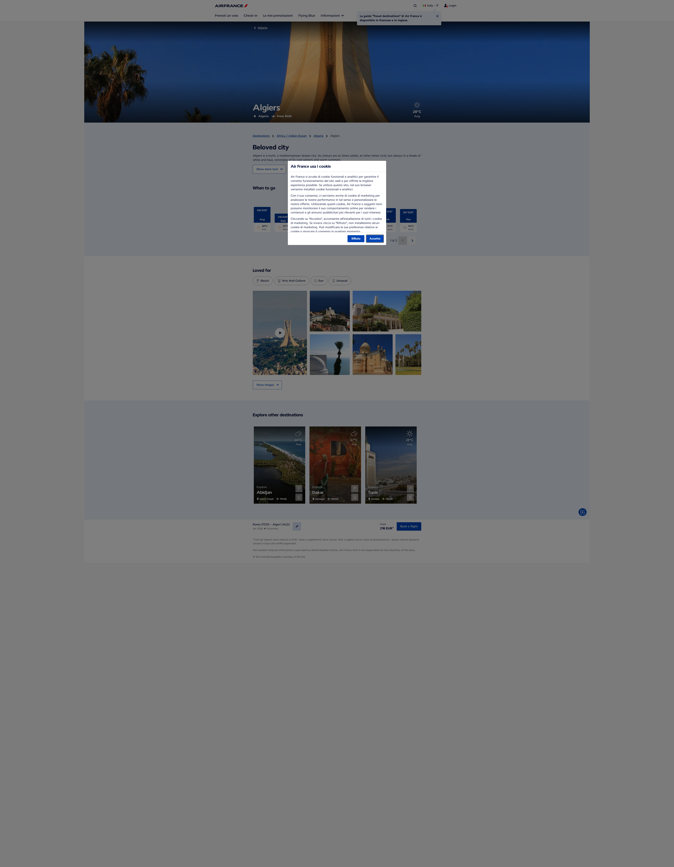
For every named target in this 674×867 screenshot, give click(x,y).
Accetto (374, 238)
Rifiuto (356, 238)
